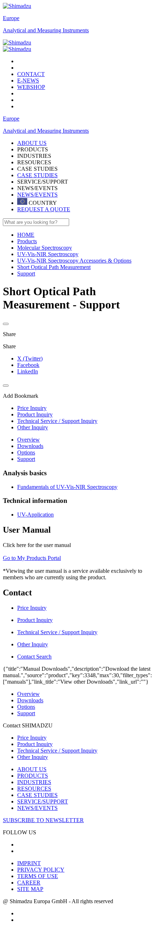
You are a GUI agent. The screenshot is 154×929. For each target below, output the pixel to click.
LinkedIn (27, 371)
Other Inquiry (32, 757)
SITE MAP (30, 889)
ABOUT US (32, 769)
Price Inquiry (32, 738)
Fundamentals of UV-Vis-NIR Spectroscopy (67, 487)
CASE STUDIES (37, 175)
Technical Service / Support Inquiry (57, 751)
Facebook (28, 365)
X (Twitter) (30, 358)
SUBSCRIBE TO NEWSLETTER (43, 820)
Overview (28, 440)
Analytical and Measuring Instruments (46, 30)
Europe (11, 18)
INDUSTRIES (34, 782)
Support (26, 459)
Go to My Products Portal (32, 558)
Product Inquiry (35, 744)
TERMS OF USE (37, 876)
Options (26, 452)
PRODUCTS (32, 776)
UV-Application (35, 514)
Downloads (30, 446)
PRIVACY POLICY (40, 870)
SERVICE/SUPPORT (42, 801)
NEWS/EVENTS (37, 195)
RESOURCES (34, 789)
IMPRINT (29, 863)
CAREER (28, 883)
